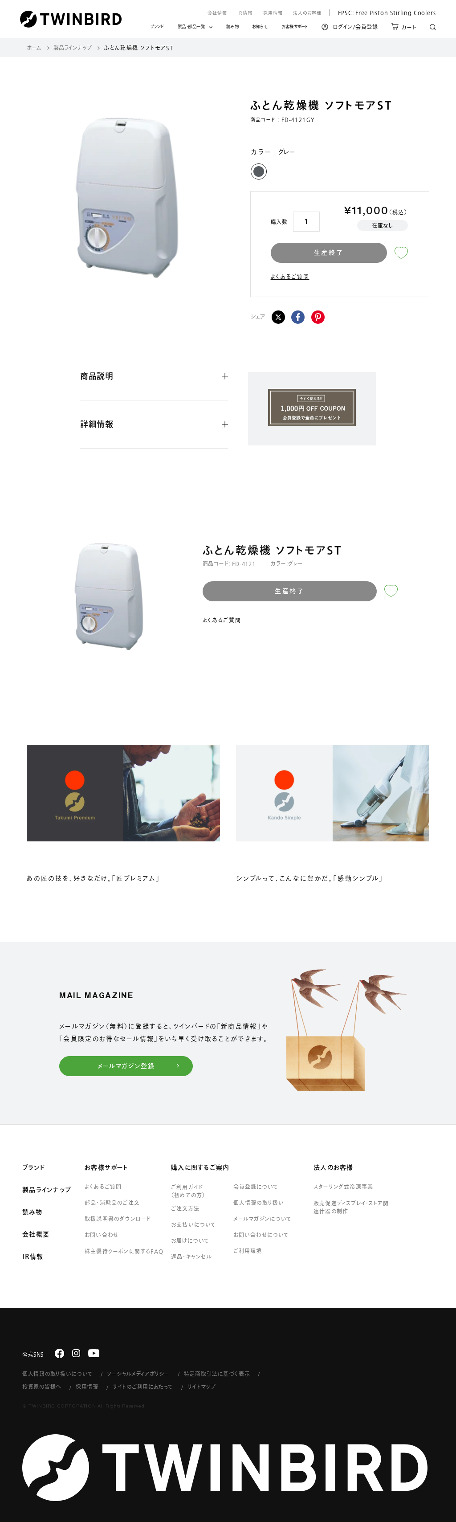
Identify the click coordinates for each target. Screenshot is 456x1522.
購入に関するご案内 (200, 1167)
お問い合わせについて (261, 1234)
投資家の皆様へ (41, 1386)
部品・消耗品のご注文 (112, 1202)
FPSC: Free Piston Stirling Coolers (383, 12)
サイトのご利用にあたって (143, 1386)
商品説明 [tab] (97, 376)
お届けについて (190, 1240)
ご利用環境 (247, 1250)
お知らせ (260, 27)
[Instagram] (76, 1353)
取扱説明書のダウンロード (118, 1218)
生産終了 (329, 252)
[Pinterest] (318, 317)
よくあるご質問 (290, 276)
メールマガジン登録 (126, 1066)
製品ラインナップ (72, 47)
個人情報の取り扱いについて (57, 1373)
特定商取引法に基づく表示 (217, 1373)
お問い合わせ (101, 1234)
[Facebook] (298, 317)
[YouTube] (94, 1353)
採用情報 (273, 13)
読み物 (232, 27)
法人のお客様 (307, 13)
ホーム (34, 47)
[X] (278, 317)
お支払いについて (193, 1224)
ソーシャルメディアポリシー (138, 1373)
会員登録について (255, 1186)
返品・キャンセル (191, 1256)
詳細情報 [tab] (97, 424)
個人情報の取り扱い (259, 1202)
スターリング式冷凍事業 (343, 1186)
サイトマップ (201, 1386)
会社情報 (217, 13)
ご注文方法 (185, 1208)
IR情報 (244, 13)
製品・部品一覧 (191, 26)
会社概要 (35, 1234)
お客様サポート (294, 27)
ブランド (157, 27)
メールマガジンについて (262, 1218)
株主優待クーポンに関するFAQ (124, 1251)
